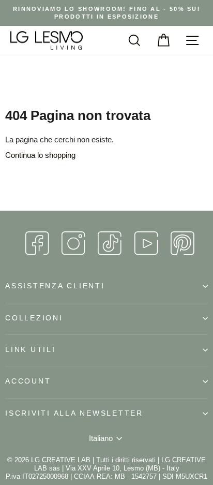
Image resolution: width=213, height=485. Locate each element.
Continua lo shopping (40, 155)
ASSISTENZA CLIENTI (55, 286)
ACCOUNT (28, 381)
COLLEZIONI (34, 318)
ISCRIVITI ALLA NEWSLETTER (74, 413)
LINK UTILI (30, 350)
